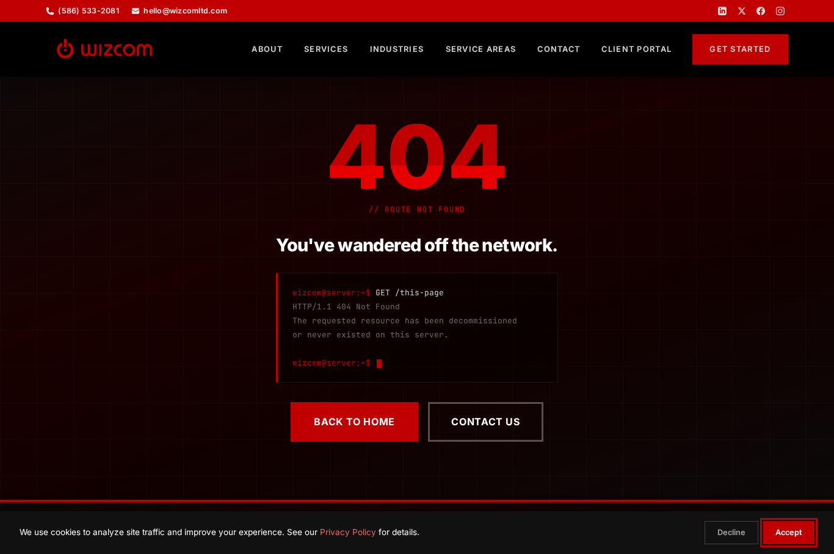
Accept (788, 532)
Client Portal (636, 49)
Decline (731, 532)
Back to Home (354, 422)
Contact (558, 49)
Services (326, 49)
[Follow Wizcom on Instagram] (780, 11)
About (267, 49)
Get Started (740, 49)
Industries (397, 49)
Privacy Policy (348, 532)
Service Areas (481, 49)
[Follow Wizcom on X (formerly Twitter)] (742, 11)
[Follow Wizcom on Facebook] (761, 11)
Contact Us (485, 422)
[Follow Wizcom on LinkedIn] (722, 11)
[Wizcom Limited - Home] (104, 49)
